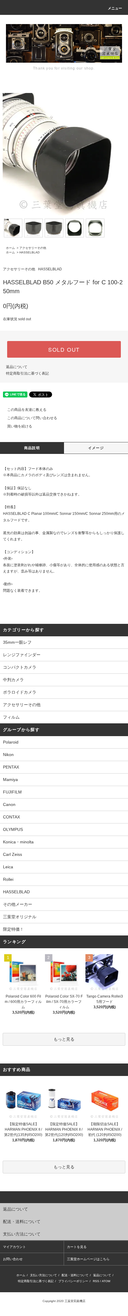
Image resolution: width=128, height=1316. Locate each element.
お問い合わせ (13, 1259)
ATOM (106, 1281)
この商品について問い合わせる (32, 418)
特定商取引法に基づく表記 (27, 373)
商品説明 (32, 448)
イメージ (96, 448)
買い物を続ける (19, 426)
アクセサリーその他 (32, 248)
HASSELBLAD (29, 252)
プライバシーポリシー (73, 1281)
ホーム (10, 248)
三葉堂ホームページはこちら (88, 1259)
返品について (16, 367)
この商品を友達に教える (26, 410)
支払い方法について (43, 1275)
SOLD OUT (64, 349)
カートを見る (77, 1247)
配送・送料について (75, 1275)
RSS (96, 1281)
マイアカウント (14, 1247)
